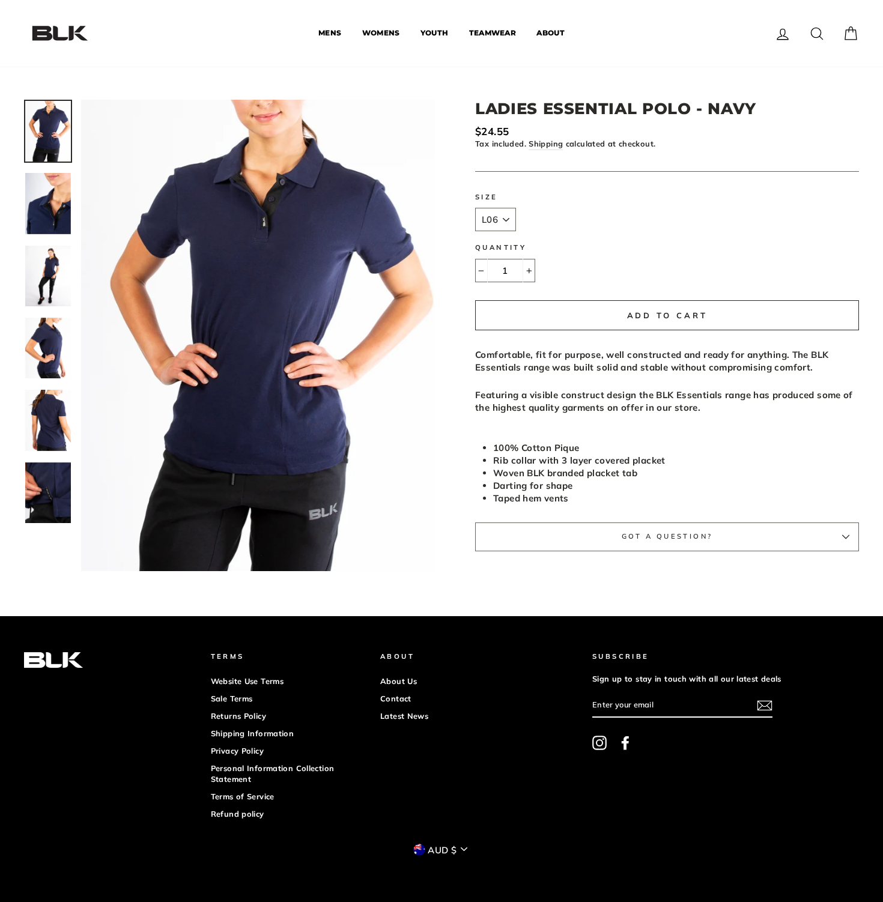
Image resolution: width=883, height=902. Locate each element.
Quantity (500, 247)
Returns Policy (238, 716)
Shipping (546, 143)
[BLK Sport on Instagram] (599, 743)
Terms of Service (243, 796)
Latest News (404, 716)
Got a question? (667, 536)
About (550, 32)
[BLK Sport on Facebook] (625, 743)
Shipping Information (252, 733)
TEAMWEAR (492, 32)
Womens (381, 32)
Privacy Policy (237, 750)
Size (486, 197)
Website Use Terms (247, 681)
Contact (395, 698)
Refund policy (237, 814)
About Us (398, 681)
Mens (329, 32)
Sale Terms (232, 698)
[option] (258, 335)
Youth (434, 32)
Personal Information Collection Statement (273, 773)
